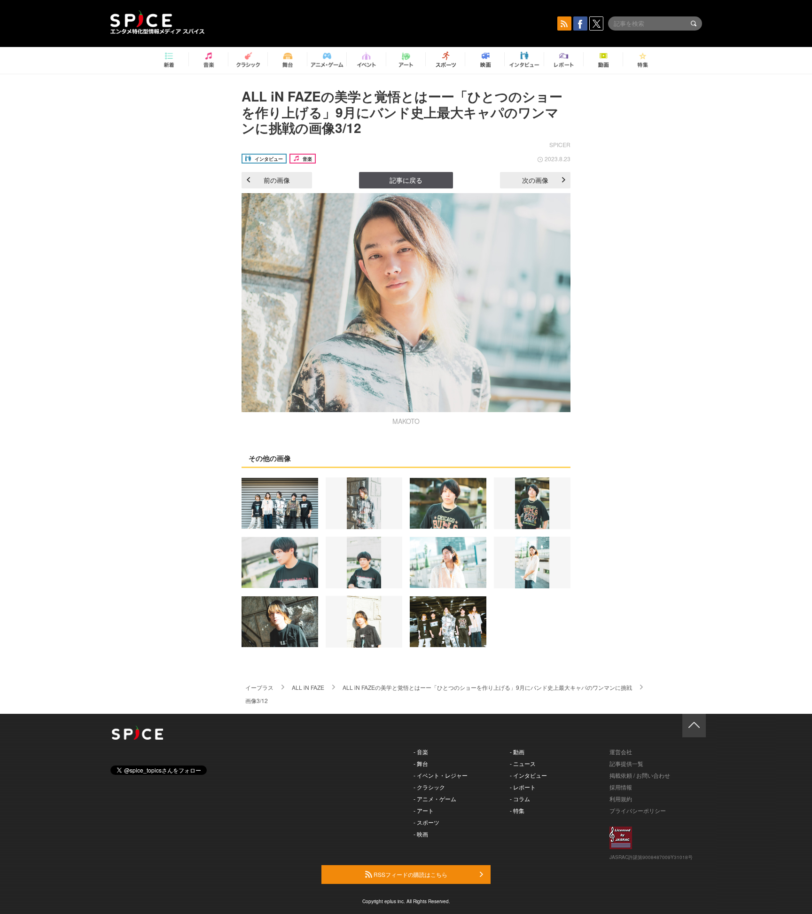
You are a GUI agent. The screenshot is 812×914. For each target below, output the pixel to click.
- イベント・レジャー (441, 775)
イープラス (259, 687)
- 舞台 (421, 763)
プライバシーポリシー (637, 810)
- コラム (520, 799)
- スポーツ (426, 822)
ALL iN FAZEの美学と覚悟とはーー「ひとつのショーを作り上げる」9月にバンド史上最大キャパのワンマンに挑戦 (487, 687)
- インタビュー (528, 775)
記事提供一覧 (626, 763)
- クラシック (429, 787)
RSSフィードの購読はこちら (409, 874)
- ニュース (523, 763)
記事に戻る (406, 180)
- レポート (523, 787)
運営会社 (620, 752)
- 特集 (517, 810)
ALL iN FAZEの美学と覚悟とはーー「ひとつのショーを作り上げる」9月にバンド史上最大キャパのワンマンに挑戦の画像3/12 (402, 111)
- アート (424, 810)
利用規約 (620, 799)
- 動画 (517, 752)
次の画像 (535, 180)
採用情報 (620, 787)
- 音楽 (421, 752)
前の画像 (277, 180)
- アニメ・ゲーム (435, 799)
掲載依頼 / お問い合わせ (639, 775)
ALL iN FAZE (308, 687)
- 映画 (421, 834)
